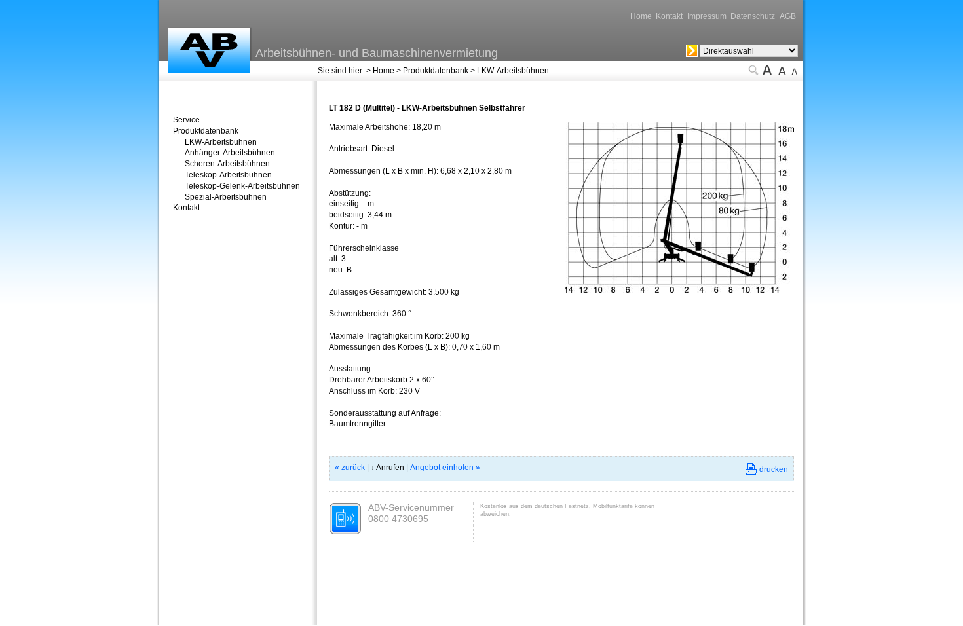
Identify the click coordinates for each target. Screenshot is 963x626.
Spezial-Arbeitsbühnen (226, 197)
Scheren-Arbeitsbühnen (227, 163)
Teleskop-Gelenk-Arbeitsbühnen (242, 186)
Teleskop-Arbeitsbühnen (228, 174)
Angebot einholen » (445, 467)
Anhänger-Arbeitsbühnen (230, 152)
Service (186, 119)
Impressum (707, 16)
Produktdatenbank (435, 70)
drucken (773, 469)
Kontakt (669, 16)
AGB (788, 16)
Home (641, 16)
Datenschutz (752, 16)
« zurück (350, 467)
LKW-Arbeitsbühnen (513, 70)
